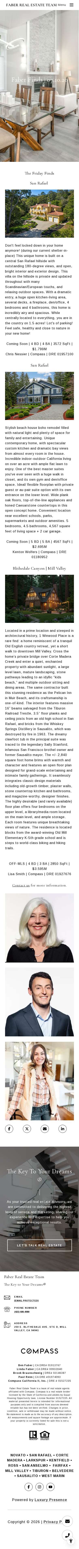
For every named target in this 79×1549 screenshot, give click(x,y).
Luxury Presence (51, 1500)
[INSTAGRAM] (39, 1487)
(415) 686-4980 (21, 1311)
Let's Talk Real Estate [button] (39, 1245)
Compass (41, 1392)
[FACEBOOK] (29, 1487)
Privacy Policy (57, 1522)
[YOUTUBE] (50, 1487)
